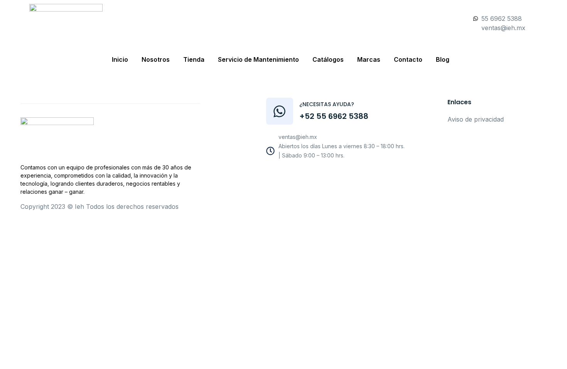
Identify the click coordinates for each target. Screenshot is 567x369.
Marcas (368, 59)
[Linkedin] (362, 175)
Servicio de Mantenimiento (258, 59)
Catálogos (328, 59)
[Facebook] (310, 175)
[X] (345, 175)
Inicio (120, 59)
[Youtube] (327, 175)
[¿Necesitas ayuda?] (279, 111)
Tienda (193, 59)
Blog (442, 59)
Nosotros (156, 59)
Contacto (408, 59)
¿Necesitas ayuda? (326, 104)
